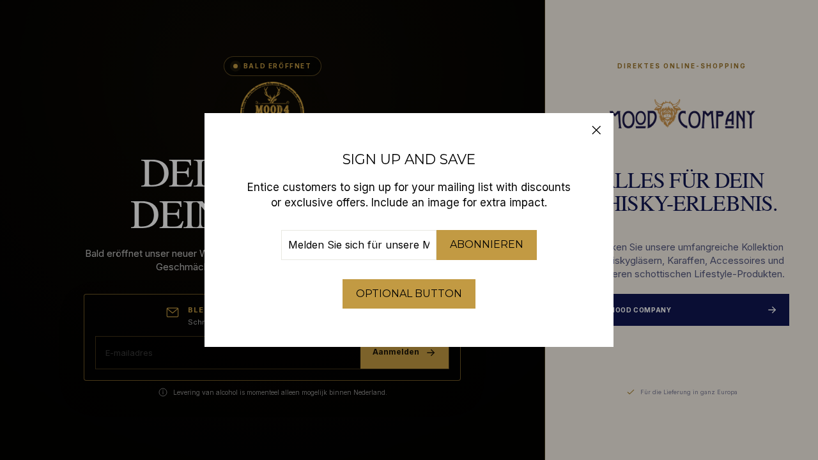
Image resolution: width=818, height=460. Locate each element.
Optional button (409, 294)
